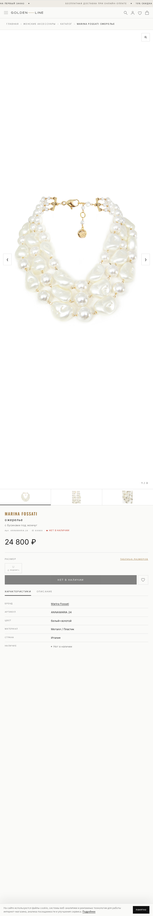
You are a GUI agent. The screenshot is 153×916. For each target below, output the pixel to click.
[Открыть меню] (6, 13)
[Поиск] (125, 13)
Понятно (141, 910)
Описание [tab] (45, 591)
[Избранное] (140, 13)
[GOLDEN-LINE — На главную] (27, 12)
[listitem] (25, 497)
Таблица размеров (134, 559)
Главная (12, 23)
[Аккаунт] (132, 13)
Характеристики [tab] (18, 591)
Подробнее (88, 911)
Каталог (66, 23)
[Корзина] (147, 13)
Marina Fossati (60, 603)
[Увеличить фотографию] (145, 37)
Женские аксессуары (39, 23)
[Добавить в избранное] (143, 580)
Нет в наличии (71, 579)
